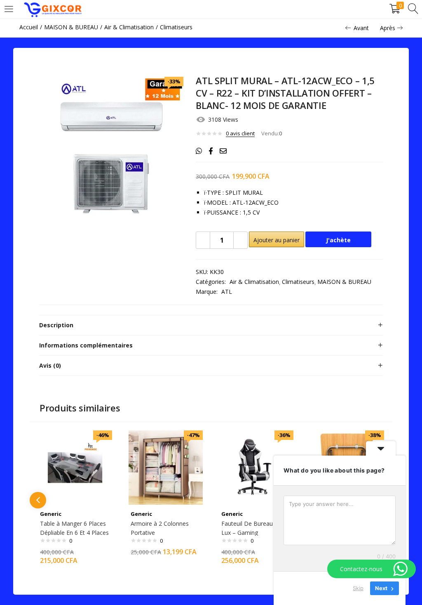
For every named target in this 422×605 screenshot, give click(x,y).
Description (56, 325)
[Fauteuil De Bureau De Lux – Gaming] (256, 467)
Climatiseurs (176, 27)
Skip (358, 588)
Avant (361, 28)
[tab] (211, 325)
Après (387, 28)
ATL (226, 291)
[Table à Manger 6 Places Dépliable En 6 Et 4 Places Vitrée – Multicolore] (75, 467)
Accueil (28, 27)
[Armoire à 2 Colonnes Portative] (166, 467)
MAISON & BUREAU (71, 27)
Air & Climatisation (129, 27)
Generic (50, 514)
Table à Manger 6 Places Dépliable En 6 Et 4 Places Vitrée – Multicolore (74, 533)
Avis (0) (50, 365)
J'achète (338, 240)
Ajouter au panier (276, 240)
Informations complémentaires (86, 345)
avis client (240, 133)
